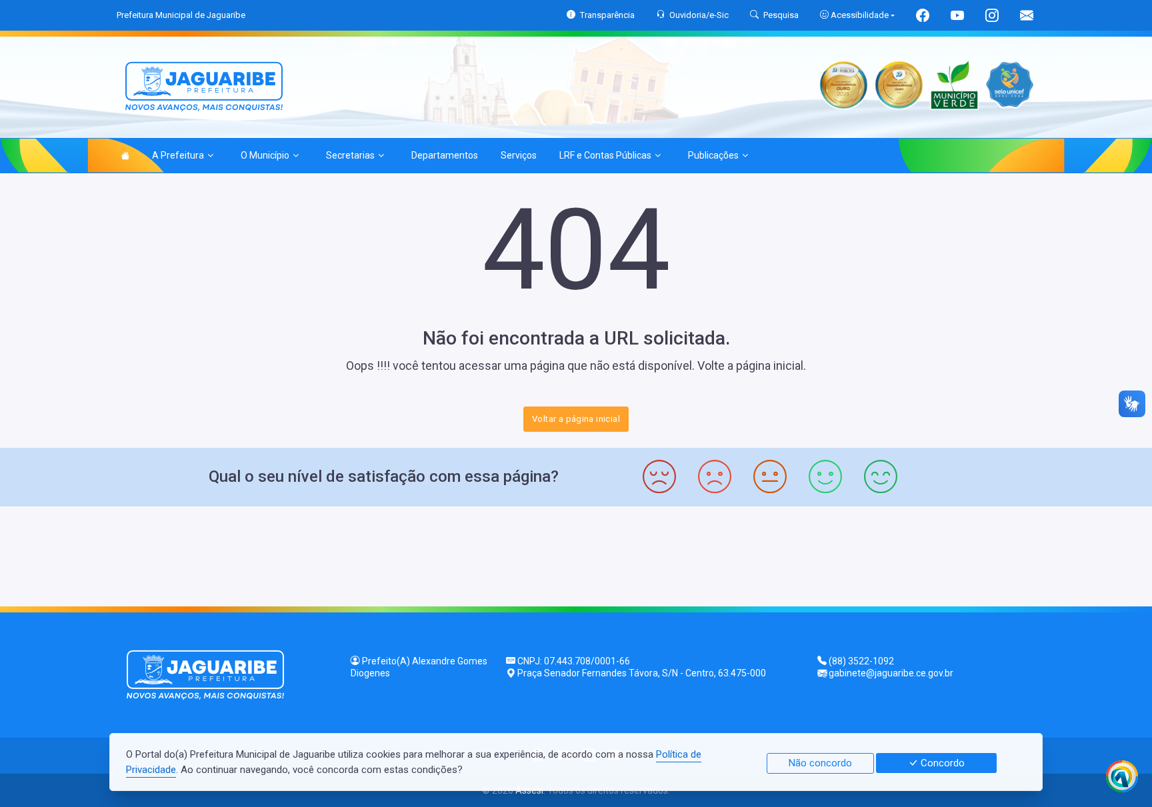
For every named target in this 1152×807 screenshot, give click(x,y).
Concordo (941, 763)
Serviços (519, 155)
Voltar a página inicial (576, 419)
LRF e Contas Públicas (605, 155)
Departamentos (444, 155)
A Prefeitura (178, 155)
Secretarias (350, 155)
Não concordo (820, 763)
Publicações (713, 155)
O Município (265, 155)
